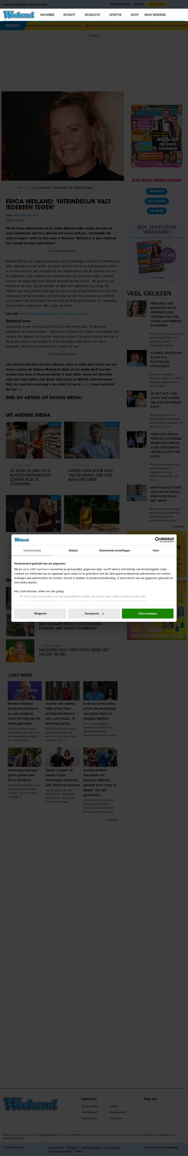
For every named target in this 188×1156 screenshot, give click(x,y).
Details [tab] (73, 550)
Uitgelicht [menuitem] (92, 15)
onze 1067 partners (36, 569)
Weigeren (40, 613)
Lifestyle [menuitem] (115, 15)
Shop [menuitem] (135, 15)
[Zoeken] (182, 15)
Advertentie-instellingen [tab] (114, 550)
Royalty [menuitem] (69, 15)
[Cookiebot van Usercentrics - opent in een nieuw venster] (158, 540)
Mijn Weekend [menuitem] (155, 15)
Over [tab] (156, 550)
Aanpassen (92, 613)
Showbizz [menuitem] (47, 15)
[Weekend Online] (19, 14)
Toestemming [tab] (32, 550)
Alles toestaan (147, 613)
